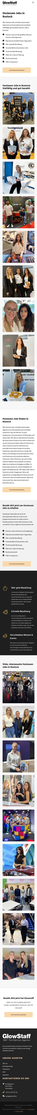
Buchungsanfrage (8, 1066)
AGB (4, 1072)
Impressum (6, 1075)
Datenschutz (6, 1069)
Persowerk (20, 1111)
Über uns (5, 1063)
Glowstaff (31, 1109)
